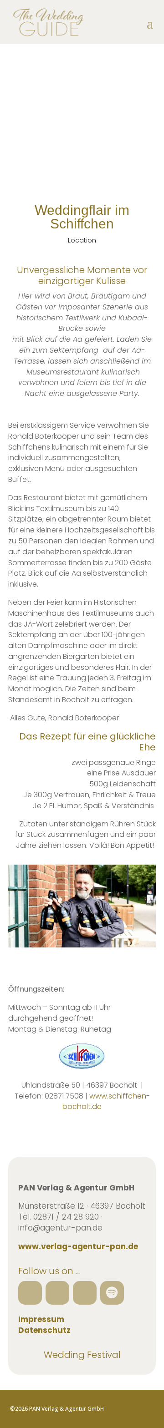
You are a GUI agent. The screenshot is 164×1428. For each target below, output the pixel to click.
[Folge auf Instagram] (57, 1293)
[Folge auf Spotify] (112, 1293)
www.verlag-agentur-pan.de (78, 1246)
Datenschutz (44, 1330)
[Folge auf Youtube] (85, 1293)
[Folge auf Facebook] (30, 1293)
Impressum (41, 1319)
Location (82, 240)
